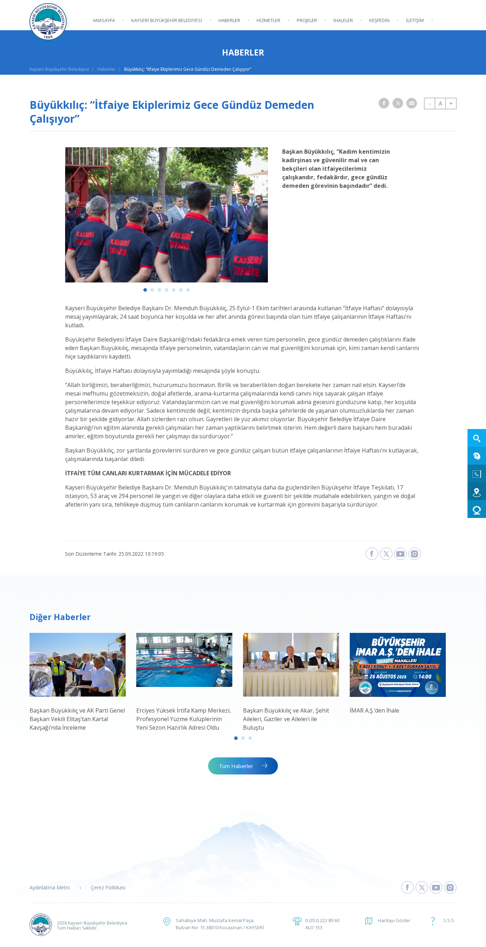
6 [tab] (181, 290)
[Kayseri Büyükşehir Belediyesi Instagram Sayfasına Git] (450, 887)
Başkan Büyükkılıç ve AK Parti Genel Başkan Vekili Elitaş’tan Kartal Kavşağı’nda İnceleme (77, 719)
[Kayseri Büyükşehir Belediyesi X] (386, 553)
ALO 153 (313, 927)
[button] (384, 103)
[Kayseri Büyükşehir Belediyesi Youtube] (400, 553)
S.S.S (448, 920)
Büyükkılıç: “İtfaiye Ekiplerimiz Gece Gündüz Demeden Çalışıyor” (187, 69)
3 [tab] (159, 290)
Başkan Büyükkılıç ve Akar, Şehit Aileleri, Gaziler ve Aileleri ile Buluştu (286, 719)
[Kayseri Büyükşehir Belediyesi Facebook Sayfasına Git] (407, 887)
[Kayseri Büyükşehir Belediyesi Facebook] (372, 553)
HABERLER (229, 20)
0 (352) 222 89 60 (322, 920)
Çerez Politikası (108, 887)
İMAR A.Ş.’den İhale (374, 710)
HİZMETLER (268, 20)
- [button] (430, 103)
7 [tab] (188, 290)
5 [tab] (173, 290)
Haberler (106, 69)
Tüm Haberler (236, 765)
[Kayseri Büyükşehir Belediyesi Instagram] (414, 553)
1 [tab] (145, 290)
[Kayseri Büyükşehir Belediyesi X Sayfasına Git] (422, 887)
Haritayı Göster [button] (394, 920)
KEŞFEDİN (379, 20)
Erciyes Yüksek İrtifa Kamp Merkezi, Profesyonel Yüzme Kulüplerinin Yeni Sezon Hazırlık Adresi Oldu (183, 719)
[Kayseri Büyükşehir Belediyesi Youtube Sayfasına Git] (436, 887)
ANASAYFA (104, 20)
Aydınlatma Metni (50, 887)
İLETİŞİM (415, 20)
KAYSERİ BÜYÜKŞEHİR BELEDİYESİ (166, 20)
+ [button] (451, 103)
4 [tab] (166, 290)
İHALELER (343, 20)
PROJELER (307, 20)
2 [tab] (152, 290)
